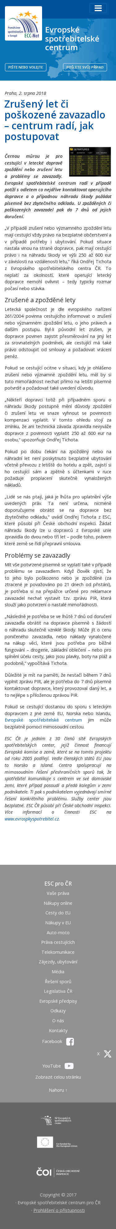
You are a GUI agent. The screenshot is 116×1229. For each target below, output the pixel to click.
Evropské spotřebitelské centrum (72, 38)
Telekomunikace (58, 952)
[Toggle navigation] (98, 8)
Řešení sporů (58, 981)
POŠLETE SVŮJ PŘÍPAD (85, 67)
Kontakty (58, 1030)
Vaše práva (58, 893)
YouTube (52, 1066)
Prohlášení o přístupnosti (59, 1210)
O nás (58, 1020)
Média (58, 972)
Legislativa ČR (58, 991)
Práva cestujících (58, 942)
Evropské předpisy (58, 1001)
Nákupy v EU (58, 923)
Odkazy (58, 1011)
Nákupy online (58, 903)
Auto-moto (58, 932)
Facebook (52, 1041)
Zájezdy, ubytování (58, 962)
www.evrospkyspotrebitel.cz (32, 819)
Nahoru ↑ (58, 1090)
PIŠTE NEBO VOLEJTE (25, 67)
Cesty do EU (58, 913)
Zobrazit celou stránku (58, 1077)
